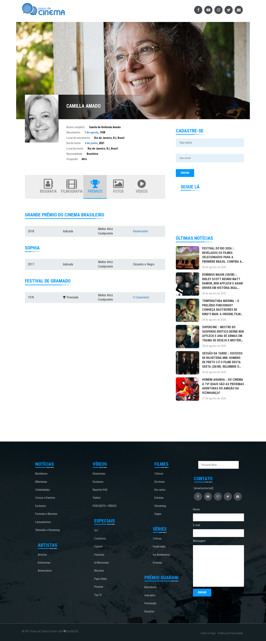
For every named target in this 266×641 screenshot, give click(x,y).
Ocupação (72, 159)
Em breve (159, 482)
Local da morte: (75, 148)
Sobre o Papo (208, 633)
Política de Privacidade (230, 633)
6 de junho (91, 143)
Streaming (160, 506)
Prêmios (95, 191)
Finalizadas (159, 546)
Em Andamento (161, 554)
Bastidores (41, 473)
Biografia (48, 191)
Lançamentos (43, 522)
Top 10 (98, 595)
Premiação (150, 603)
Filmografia (72, 191)
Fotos (118, 191)
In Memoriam (101, 562)
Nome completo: (75, 127)
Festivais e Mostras (46, 514)
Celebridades (42, 489)
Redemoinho (140, 231)
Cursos (98, 546)
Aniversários (45, 570)
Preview (98, 587)
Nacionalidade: (74, 154)
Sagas (157, 514)
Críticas (158, 473)
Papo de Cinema (40, 631)
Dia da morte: (73, 143)
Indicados (149, 595)
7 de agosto (91, 132)
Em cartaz (160, 489)
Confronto (100, 538)
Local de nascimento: (78, 138)
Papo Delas (100, 579)
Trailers (97, 497)
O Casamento (141, 297)
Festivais (99, 554)
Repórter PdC (100, 489)
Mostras (99, 570)
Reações (149, 611)
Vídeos (142, 191)
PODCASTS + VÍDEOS (104, 506)
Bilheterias (41, 482)
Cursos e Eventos (45, 497)
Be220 (74, 631)
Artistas (42, 554)
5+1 (96, 530)
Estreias (159, 497)
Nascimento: (73, 132)
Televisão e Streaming (47, 530)
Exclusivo (40, 506)
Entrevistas (44, 562)
